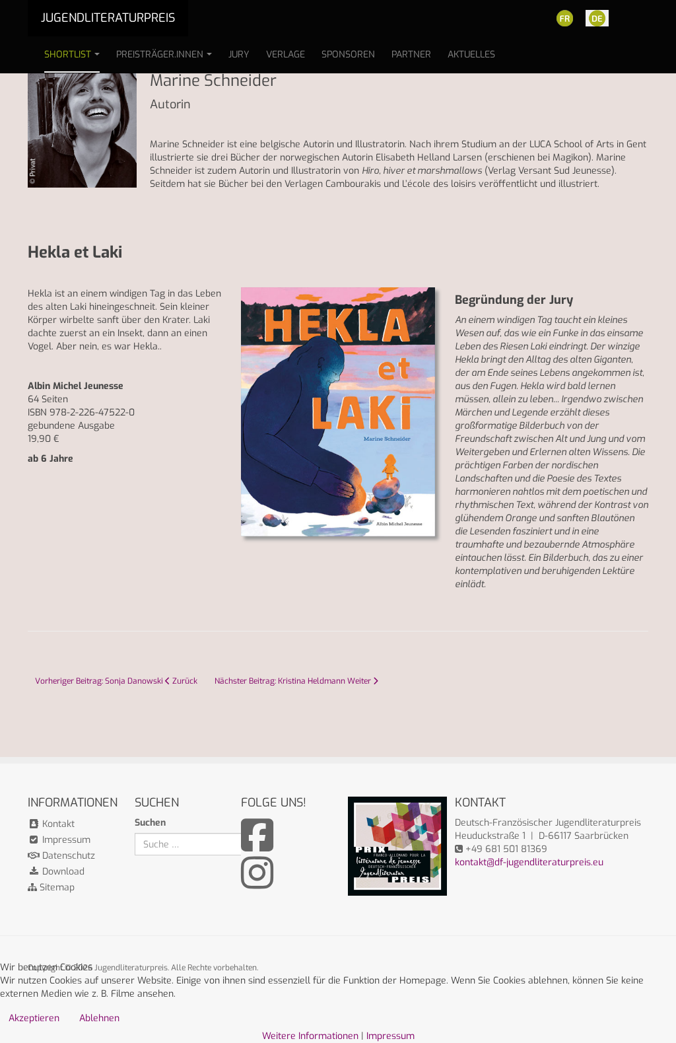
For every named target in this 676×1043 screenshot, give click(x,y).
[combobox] (198, 844)
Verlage (285, 54)
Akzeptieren (34, 1018)
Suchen (150, 822)
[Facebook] (257, 846)
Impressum (65, 840)
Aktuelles (471, 54)
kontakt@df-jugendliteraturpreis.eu (529, 862)
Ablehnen (99, 1018)
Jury (239, 54)
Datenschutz (67, 855)
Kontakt (57, 824)
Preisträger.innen (159, 54)
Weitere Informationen (310, 1036)
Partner (411, 54)
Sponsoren (348, 54)
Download (62, 871)
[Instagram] (257, 883)
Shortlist (67, 54)
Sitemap (56, 887)
